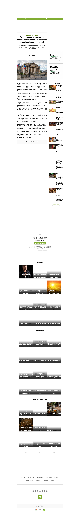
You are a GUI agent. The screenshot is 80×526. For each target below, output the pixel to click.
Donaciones (46, 480)
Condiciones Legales (30, 477)
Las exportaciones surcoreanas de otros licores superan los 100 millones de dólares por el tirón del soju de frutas (59, 190)
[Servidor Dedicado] (40, 509)
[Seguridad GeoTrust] (36, 509)
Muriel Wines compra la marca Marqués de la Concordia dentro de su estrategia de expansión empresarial (59, 198)
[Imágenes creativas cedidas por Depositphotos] (40, 502)
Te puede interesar (40, 399)
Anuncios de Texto (39, 480)
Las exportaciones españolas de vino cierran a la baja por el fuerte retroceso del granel (59, 87)
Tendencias (56, 83)
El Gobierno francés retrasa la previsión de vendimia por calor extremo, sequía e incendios (59, 102)
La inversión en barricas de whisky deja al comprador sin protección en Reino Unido (59, 176)
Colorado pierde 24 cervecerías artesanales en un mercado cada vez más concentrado (59, 183)
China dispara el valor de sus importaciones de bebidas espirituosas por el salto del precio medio (59, 117)
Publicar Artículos (49, 477)
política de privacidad (45, 250)
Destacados (40, 262)
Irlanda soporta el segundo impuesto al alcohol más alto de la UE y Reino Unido (59, 124)
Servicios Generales (40, 477)
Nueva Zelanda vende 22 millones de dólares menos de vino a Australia (59, 146)
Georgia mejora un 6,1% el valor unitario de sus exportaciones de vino (59, 132)
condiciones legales (40, 250)
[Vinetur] (40, 498)
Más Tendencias (56, 204)
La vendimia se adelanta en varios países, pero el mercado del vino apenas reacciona (59, 110)
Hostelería (28, 35)
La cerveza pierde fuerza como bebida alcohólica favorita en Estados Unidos (59, 161)
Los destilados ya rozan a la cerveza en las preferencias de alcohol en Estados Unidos (59, 139)
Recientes (40, 331)
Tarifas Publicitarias (57, 477)
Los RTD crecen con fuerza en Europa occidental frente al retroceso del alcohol (59, 95)
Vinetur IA (52, 480)
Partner (26, 452)
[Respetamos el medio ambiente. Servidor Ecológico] (44, 509)
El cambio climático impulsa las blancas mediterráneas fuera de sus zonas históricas (59, 168)
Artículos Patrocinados (29, 480)
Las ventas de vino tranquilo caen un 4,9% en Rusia (59, 152)
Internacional (34, 35)
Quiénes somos (22, 477)
